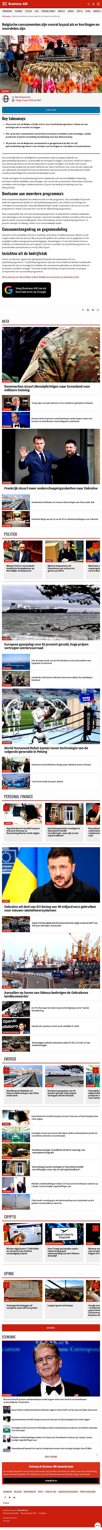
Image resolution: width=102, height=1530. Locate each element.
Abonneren (7, 1491)
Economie (18, 11)
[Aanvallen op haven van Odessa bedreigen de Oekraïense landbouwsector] (51, 934)
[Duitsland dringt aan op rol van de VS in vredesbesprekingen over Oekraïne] (16, 513)
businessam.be (24, 96)
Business (6, 639)
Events (40, 1491)
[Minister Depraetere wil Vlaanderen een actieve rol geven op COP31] (64, 542)
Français (6, 1502)
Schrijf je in (51, 1480)
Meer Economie (72, 1456)
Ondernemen (7, 11)
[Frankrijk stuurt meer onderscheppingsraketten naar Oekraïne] (51, 430)
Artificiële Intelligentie (11, 1032)
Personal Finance (48, 11)
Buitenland (7, 381)
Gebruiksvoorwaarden (68, 1491)
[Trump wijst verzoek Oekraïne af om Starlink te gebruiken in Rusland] (16, 397)
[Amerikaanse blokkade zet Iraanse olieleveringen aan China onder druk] (16, 496)
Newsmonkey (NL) (11, 1513)
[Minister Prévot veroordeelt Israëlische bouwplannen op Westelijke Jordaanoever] (23, 542)
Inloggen (18, 1491)
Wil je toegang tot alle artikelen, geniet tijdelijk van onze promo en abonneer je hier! (40, 277)
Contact (6, 1520)
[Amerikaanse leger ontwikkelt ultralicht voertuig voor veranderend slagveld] (16, 1145)
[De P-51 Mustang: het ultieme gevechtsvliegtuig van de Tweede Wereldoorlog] (16, 1003)
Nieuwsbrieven (30, 1491)
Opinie (88, 11)
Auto (5, 788)
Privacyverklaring (88, 1491)
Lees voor (51, 110)
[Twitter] (10, 1496)
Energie (71, 11)
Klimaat (48, 561)
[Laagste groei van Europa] (64, 1281)
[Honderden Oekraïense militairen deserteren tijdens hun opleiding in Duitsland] (16, 672)
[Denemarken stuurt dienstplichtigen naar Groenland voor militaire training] (51, 328)
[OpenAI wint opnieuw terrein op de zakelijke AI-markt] (16, 1019)
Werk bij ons (50, 1491)
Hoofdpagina (6, 16)
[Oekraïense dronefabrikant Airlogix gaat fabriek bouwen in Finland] (16, 758)
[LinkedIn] (14, 1496)
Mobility (61, 11)
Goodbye (42, 1513)
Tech (36, 11)
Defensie (6, 901)
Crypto (79, 11)
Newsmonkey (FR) (28, 1513)
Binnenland (7, 1174)
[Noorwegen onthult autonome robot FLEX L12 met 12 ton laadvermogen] (16, 1037)
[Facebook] (5, 1496)
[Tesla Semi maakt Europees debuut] (16, 775)
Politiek (28, 11)
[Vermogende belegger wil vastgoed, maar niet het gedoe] (23, 1281)
